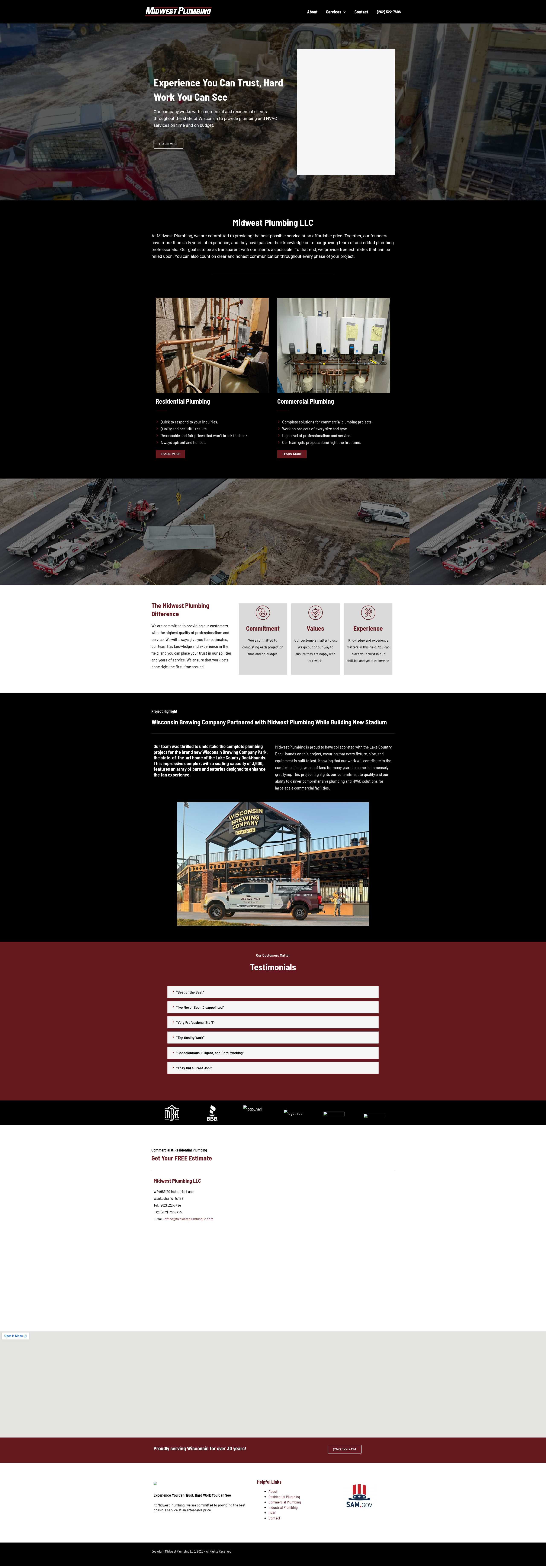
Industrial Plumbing (283, 1507)
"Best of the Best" (190, 992)
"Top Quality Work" (190, 1037)
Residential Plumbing (284, 1496)
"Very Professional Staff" (195, 1022)
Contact (274, 1518)
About (273, 1491)
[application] (343, 11)
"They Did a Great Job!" (194, 1068)
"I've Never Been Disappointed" (200, 1007)
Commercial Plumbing (285, 1502)
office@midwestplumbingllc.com (188, 1218)
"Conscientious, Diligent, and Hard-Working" (210, 1053)
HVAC (272, 1512)
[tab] (273, 992)
